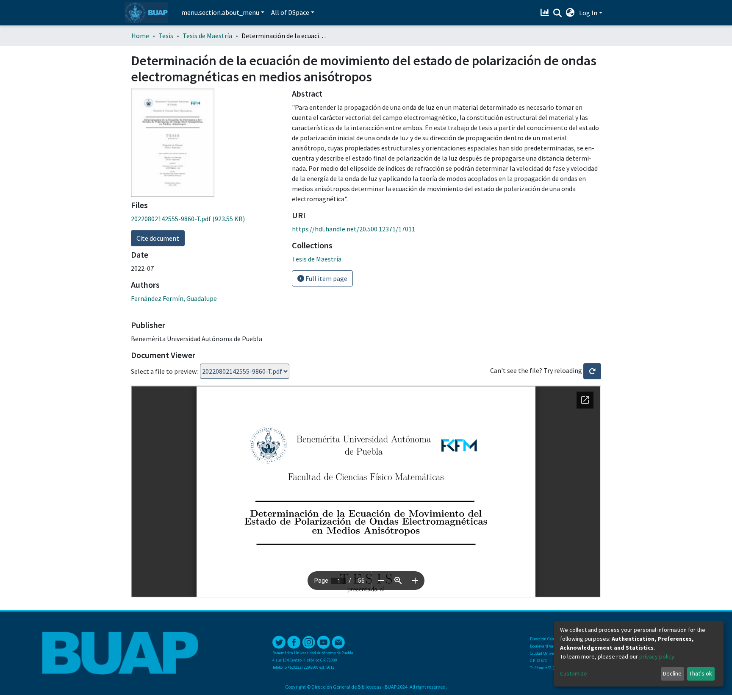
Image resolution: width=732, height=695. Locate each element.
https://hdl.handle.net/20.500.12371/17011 (353, 229)
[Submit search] (557, 13)
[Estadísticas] (546, 13)
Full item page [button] (325, 278)
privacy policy (656, 656)
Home (140, 35)
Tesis (165, 35)
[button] (570, 13)
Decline (672, 673)
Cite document (157, 238)
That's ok (700, 673)
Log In (588, 12)
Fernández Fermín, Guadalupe (174, 298)
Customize (573, 673)
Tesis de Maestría (207, 35)
